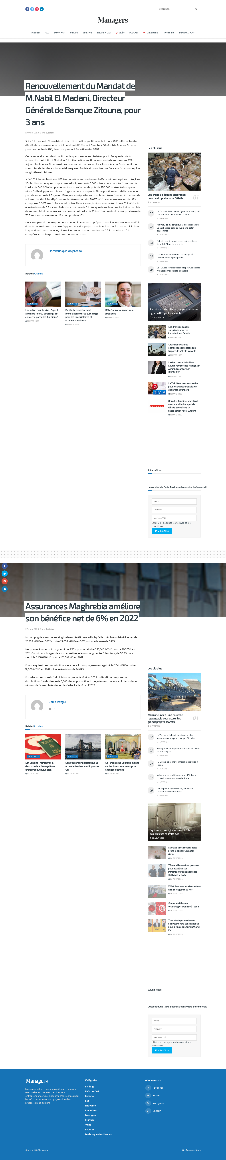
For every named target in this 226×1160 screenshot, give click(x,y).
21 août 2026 (33, 774)
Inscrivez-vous (187, 32)
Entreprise (33, 756)
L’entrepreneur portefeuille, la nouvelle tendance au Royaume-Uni (82, 766)
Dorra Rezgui (57, 702)
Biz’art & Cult (104, 32)
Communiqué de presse (65, 251)
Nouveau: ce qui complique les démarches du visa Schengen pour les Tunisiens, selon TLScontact (177, 227)
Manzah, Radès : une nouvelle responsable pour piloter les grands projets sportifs (165, 718)
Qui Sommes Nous (191, 1150)
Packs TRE (169, 32)
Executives (59, 32)
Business (36, 32)
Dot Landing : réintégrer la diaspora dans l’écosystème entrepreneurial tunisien (40, 766)
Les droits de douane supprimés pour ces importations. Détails (166, 196)
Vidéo (122, 32)
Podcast (133, 32)
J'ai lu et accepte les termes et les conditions (171, 524)
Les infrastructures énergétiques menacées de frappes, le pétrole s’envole (182, 347)
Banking (74, 32)
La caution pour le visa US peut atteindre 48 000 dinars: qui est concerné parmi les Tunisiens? (41, 313)
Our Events (152, 32)
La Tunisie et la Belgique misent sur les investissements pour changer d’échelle (122, 766)
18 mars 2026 (176, 376)
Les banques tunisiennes (98, 1134)
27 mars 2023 (32, 132)
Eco (47, 32)
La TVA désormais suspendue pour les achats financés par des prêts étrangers (183, 386)
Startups (87, 32)
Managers (90, 1115)
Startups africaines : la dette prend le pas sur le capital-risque (182, 850)
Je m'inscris (162, 531)
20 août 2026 (157, 838)
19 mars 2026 (33, 321)
